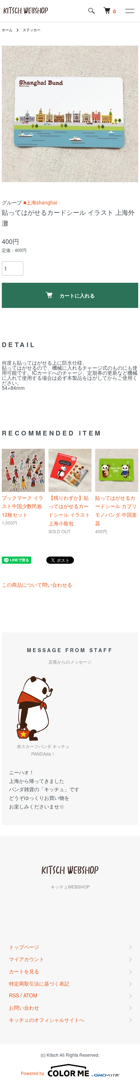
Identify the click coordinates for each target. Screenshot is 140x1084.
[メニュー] (129, 11)
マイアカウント (26, 959)
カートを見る (24, 971)
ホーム (7, 29)
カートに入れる (77, 295)
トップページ (24, 946)
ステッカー (32, 29)
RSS (14, 995)
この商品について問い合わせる (37, 584)
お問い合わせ (24, 1007)
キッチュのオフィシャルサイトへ (46, 1019)
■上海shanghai (40, 202)
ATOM (30, 995)
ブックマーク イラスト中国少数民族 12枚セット (22, 506)
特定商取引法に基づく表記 (39, 983)
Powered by (32, 1073)
